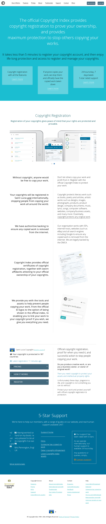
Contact (66, 3)
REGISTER (91, 3)
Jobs (50, 495)
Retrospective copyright (93, 497)
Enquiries (70, 484)
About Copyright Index (56, 484)
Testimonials (49, 3)
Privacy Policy (75, 517)
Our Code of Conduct (55, 492)
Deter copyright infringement (53, 450)
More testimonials (17, 464)
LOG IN (100, 3)
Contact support (83, 459)
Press (69, 495)
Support (58, 3)
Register (17, 382)
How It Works (20, 374)
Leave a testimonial (73, 492)
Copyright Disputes (73, 487)
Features (25, 3)
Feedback (70, 489)
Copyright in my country (38, 495)
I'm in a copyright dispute (93, 495)
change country (39, 350)
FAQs (43, 441)
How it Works (16, 3)
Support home (47, 432)
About (40, 3)
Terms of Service (64, 517)
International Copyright (56, 487)
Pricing (33, 3)
